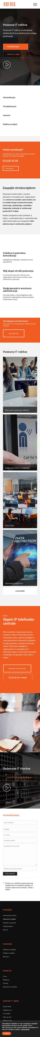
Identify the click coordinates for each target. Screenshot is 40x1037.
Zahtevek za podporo (9, 950)
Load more (20, 591)
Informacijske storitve (9, 915)
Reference (6, 980)
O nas (5, 976)
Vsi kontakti (6, 1013)
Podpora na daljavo (9, 953)
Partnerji (5, 983)
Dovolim (6, 1033)
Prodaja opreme (8, 926)
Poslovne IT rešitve (9, 919)
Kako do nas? (7, 1017)
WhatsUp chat (7, 1020)
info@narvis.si (7, 1010)
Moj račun (6, 956)
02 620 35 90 (7, 1006)
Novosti (5, 930)
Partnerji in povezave (9, 923)
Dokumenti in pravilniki (10, 987)
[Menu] (34, 4)
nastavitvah (25, 1029)
